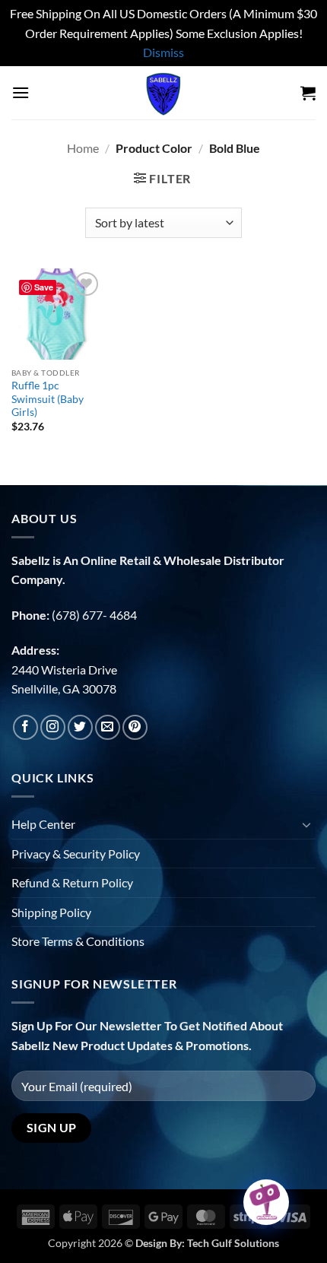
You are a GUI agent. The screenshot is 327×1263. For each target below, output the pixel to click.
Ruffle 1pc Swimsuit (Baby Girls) (47, 398)
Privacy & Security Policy (75, 853)
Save (43, 287)
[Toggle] (306, 824)
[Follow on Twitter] (80, 727)
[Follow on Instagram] (52, 727)
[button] (20, 92)
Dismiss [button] (163, 52)
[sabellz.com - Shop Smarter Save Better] (163, 92)
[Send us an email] (107, 727)
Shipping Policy (51, 912)
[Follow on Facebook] (25, 727)
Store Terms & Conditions (77, 941)
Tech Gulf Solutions (233, 1242)
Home (83, 148)
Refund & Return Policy (72, 882)
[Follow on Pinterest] (135, 727)
